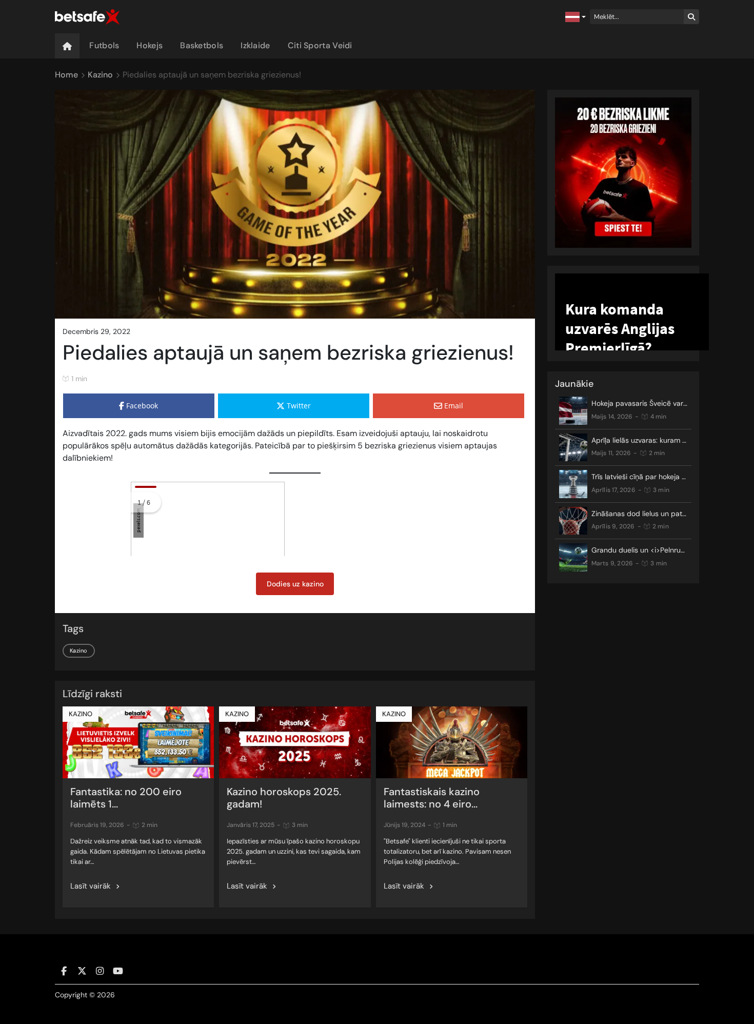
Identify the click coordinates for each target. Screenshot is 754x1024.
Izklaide (255, 45)
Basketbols (201, 45)
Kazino (79, 650)
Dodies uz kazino (295, 583)
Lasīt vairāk (90, 886)
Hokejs (149, 45)
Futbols (104, 45)
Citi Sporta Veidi (320, 45)
